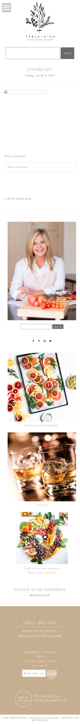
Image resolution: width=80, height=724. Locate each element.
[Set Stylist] (42, 466)
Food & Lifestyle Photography (42, 425)
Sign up (52, 674)
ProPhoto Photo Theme (44, 718)
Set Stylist (42, 505)
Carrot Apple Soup (19, 198)
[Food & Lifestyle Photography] (42, 387)
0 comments (15, 155)
